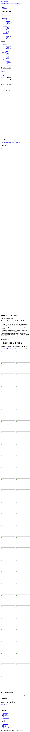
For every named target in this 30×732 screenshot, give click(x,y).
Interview (8, 21)
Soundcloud (6, 727)
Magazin (5, 18)
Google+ (5, 725)
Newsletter (5, 716)
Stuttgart (15, 3)
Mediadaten (6, 8)
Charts (7, 31)
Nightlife (5, 26)
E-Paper (5, 7)
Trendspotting (9, 38)
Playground (5, 33)
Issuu (4, 726)
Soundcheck (9, 22)
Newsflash (8, 19)
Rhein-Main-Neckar (8, 3)
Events (7, 27)
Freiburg (2, 3)
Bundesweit (19, 3)
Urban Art (8, 36)
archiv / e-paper (4, 704)
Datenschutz (6, 718)
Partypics (8, 29)
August (3, 71)
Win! (7, 37)
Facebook (5, 724)
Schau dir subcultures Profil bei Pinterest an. (10, 142)
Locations (8, 28)
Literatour (8, 23)
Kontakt (5, 6)
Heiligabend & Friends (6, 348)
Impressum (5, 713)
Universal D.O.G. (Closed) (17, 348)
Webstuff (8, 35)
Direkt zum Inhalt (4, 1)
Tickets (7, 32)
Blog (7, 24)
